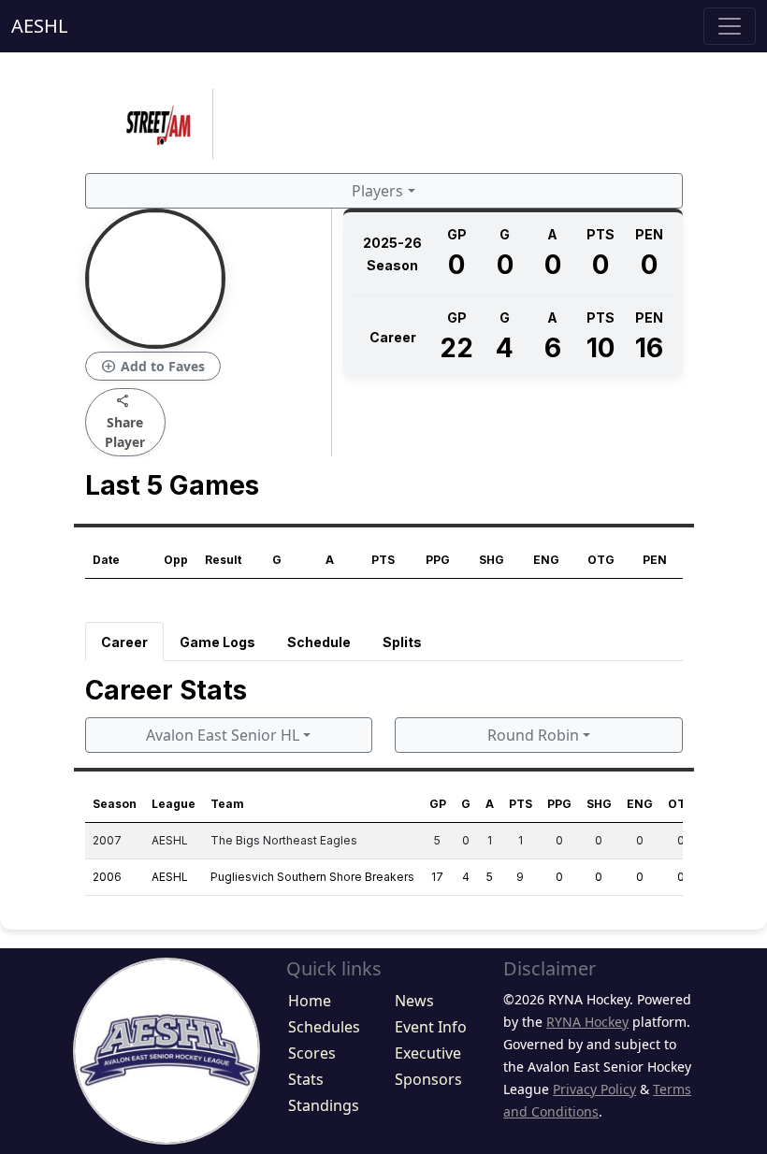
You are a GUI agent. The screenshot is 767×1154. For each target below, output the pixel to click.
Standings (323, 1105)
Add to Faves (153, 366)
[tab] (124, 641)
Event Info (431, 1027)
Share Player (125, 421)
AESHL (39, 25)
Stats (306, 1079)
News (414, 1000)
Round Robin (533, 735)
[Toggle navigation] (729, 26)
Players (377, 190)
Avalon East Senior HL (222, 735)
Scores (312, 1053)
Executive (428, 1053)
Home (309, 1000)
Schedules (324, 1027)
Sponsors (428, 1079)
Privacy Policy (594, 1089)
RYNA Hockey (587, 1022)
